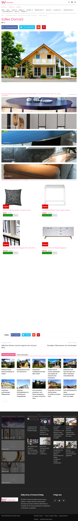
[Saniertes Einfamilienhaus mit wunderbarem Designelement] (23, 384)
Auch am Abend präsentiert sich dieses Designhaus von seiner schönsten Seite (38, 394)
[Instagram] (72, 2)
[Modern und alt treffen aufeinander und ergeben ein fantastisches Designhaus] (54, 363)
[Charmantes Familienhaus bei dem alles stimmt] (39, 363)
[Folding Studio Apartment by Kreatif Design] (32, 423)
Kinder (23, 11)
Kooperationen (63, 516)
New (2, 10)
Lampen (28, 10)
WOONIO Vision (38, 516)
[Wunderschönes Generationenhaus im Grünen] (8, 363)
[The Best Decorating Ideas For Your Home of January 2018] (45, 421)
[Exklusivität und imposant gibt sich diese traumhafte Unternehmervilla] (70, 363)
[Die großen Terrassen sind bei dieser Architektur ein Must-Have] (54, 384)
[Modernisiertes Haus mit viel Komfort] (23, 363)
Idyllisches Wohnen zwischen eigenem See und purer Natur (19, 347)
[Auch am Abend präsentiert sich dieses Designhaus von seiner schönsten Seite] (39, 384)
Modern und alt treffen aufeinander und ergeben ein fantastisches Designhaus (54, 374)
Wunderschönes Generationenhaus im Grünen (7, 371)
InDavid (36, 519)
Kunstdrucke (7, 11)
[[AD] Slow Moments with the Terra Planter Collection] (45, 441)
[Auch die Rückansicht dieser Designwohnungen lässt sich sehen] (70, 384)
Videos (11, 7)
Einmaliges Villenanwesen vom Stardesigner (62, 345)
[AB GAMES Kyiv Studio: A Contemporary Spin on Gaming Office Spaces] (32, 441)
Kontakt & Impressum (46, 519)
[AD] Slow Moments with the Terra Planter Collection (44, 450)
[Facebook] (68, 2)
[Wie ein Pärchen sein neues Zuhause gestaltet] (71, 444)
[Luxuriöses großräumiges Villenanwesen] (8, 384)
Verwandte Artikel (8, 355)
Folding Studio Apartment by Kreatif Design (32, 428)
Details (15, 215)
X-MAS (13, 10)
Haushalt (57, 10)
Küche (48, 10)
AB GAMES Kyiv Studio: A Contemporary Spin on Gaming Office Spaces (32, 450)
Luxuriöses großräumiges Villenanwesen (5, 392)
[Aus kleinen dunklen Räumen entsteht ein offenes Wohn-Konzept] (71, 421)
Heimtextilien (67, 10)
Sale (7, 10)
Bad (16, 11)
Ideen (18, 7)
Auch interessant (22, 355)
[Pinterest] (75, 2)
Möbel (21, 10)
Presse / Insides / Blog (51, 516)
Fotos (3, 7)
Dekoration (38, 10)
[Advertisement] (39, 88)
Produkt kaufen (8, 215)
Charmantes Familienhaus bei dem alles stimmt (38, 371)
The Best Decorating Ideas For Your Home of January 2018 (44, 430)
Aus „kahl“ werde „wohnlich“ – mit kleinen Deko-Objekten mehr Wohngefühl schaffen (58, 432)
